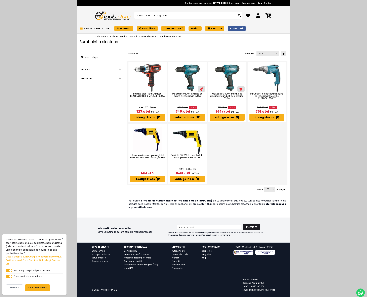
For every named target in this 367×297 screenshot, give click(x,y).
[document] (34, 264)
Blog (260, 3)
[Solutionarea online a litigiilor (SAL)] (265, 252)
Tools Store (100, 36)
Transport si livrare (101, 254)
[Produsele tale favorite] (248, 16)
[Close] (62, 238)
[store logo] (112, 15)
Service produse (100, 261)
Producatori (177, 268)
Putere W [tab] (85, 69)
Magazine (206, 254)
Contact (268, 3)
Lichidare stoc (179, 264)
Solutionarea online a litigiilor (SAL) (141, 264)
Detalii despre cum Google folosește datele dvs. (34, 256)
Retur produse (99, 257)
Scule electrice (148, 36)
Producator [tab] (87, 78)
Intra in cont (233, 3)
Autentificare (178, 250)
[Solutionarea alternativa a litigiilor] (243, 252)
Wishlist (175, 257)
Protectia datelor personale (137, 257)
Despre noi (207, 250)
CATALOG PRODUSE (97, 28)
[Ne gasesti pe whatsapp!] (360, 292)
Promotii (176, 261)
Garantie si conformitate (136, 254)
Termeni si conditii (133, 261)
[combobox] (188, 15)
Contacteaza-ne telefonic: (206, 3)
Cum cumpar (98, 250)
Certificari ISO (130, 250)
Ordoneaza (248, 53)
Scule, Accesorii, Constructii (123, 36)
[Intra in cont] (258, 16)
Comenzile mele (180, 254)
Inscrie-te (251, 227)
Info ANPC (128, 268)
